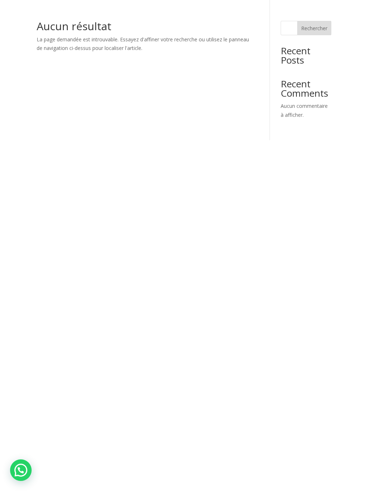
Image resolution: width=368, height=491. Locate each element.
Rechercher (314, 28)
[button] (21, 470)
